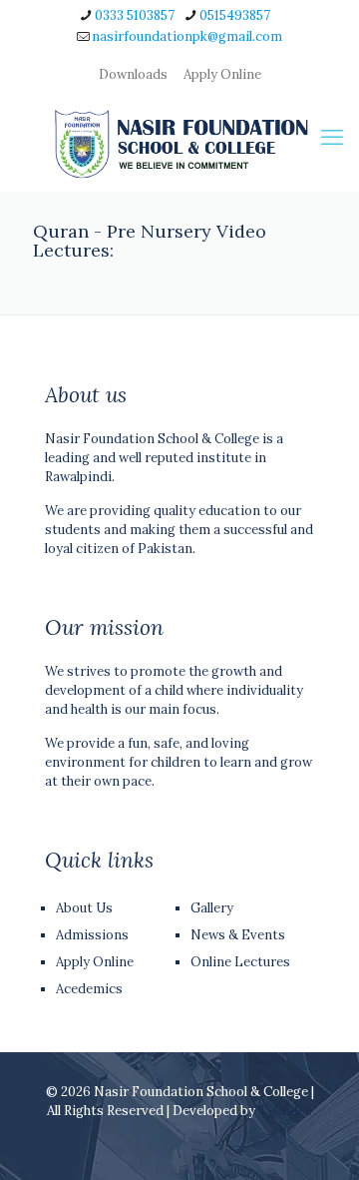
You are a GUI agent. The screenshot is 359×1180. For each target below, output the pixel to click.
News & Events (237, 934)
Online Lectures (240, 961)
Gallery (211, 907)
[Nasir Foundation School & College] (179, 144)
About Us (84, 907)
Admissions (92, 934)
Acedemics (89, 988)
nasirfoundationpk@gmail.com (187, 36)
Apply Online (222, 74)
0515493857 (234, 15)
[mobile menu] (332, 137)
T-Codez (285, 1110)
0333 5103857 (135, 15)
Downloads (133, 74)
